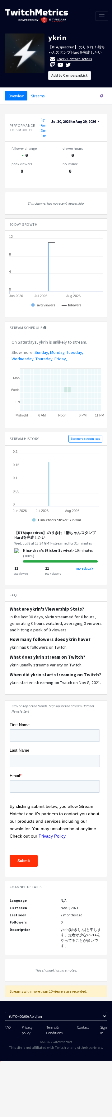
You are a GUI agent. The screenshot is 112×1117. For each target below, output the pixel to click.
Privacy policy (27, 1030)
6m (43, 125)
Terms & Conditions (54, 1030)
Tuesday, (75, 352)
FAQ (8, 1027)
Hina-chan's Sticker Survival (47, 550)
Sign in (103, 1030)
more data (83, 568)
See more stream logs (85, 439)
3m (43, 130)
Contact (83, 1027)
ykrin (57, 37)
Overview (16, 95)
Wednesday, (23, 359)
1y (43, 119)
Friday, (60, 359)
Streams (37, 95)
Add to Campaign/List (69, 75)
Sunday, (42, 352)
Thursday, (44, 359)
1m (43, 135)
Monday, (58, 352)
